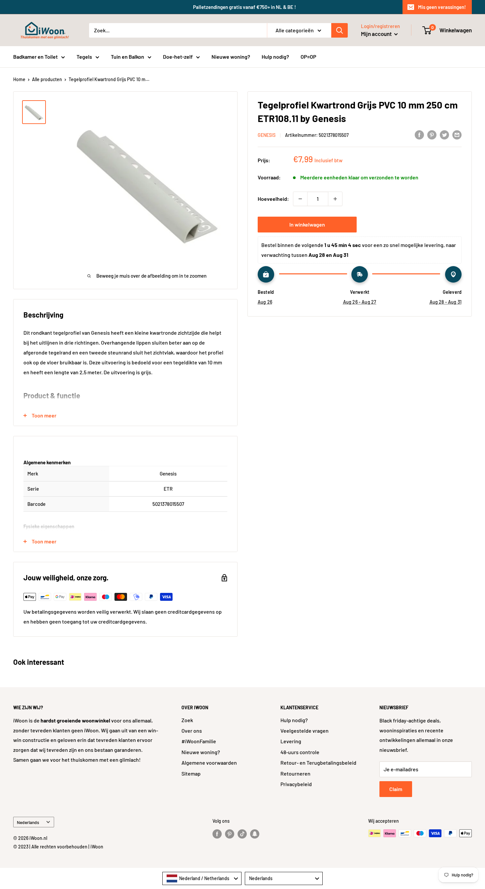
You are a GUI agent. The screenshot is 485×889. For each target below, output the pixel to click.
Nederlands (28, 822)
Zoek (187, 720)
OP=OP (308, 56)
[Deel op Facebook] (419, 134)
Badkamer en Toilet (35, 56)
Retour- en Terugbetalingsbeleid (318, 762)
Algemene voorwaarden (209, 762)
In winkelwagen (307, 224)
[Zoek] (339, 30)
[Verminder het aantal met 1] (300, 199)
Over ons (191, 730)
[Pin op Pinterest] (431, 134)
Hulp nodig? (275, 56)
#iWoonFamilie (198, 741)
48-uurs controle (299, 752)
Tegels (84, 56)
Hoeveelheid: (273, 199)
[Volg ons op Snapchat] (254, 834)
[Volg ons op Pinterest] (229, 834)
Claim (395, 789)
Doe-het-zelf (178, 56)
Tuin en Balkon (127, 56)
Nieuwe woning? (230, 56)
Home (19, 79)
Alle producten (47, 79)
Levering (290, 741)
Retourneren (295, 773)
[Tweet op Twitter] (444, 134)
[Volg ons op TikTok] (242, 834)
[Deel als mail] (457, 134)
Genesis (266, 135)
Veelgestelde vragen (304, 730)
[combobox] (202, 878)
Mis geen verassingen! (442, 7)
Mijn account (377, 33)
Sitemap (191, 773)
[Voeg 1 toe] (335, 199)
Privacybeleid (296, 784)
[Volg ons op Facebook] (217, 834)
